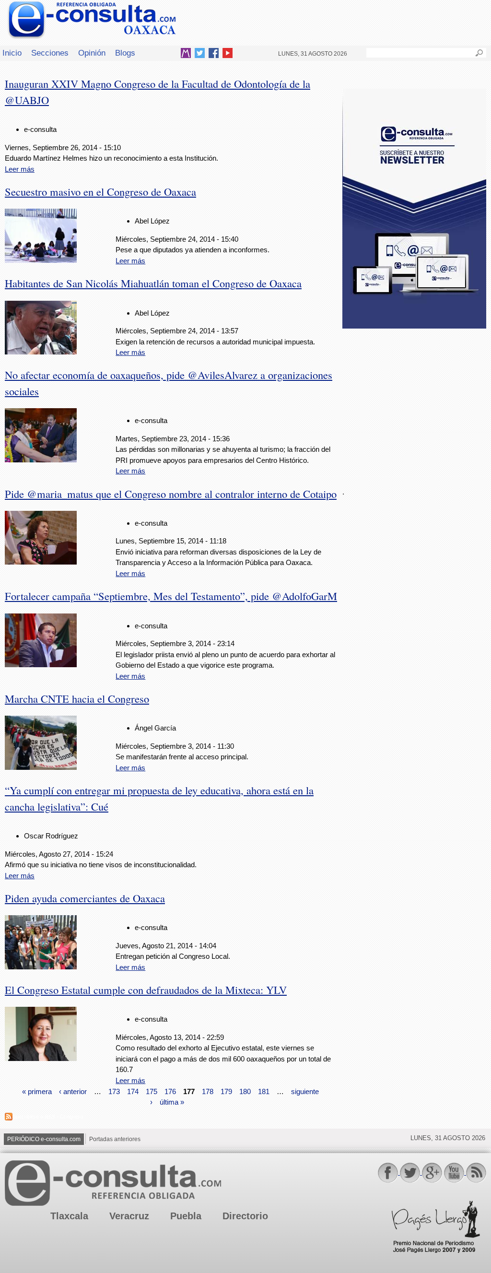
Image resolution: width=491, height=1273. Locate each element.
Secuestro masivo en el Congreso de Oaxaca (100, 191)
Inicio (12, 53)
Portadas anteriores (114, 1139)
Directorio (245, 1216)
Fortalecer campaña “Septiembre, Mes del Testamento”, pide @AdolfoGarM (171, 596)
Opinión (91, 53)
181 (263, 1091)
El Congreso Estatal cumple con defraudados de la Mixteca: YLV (146, 989)
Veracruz (129, 1216)
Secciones (50, 53)
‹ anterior (73, 1091)
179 (226, 1091)
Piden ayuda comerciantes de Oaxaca (85, 898)
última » (172, 1102)
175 (151, 1091)
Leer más (20, 169)
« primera (37, 1091)
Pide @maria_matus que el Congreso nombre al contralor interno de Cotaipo (171, 493)
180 (245, 1091)
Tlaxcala (69, 1216)
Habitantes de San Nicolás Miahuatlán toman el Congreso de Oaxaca (153, 283)
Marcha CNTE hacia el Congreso (77, 698)
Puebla (185, 1216)
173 (114, 1091)
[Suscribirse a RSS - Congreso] (8, 1118)
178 (207, 1091)
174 (133, 1091)
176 (170, 1091)
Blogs (125, 53)
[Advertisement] (414, 402)
